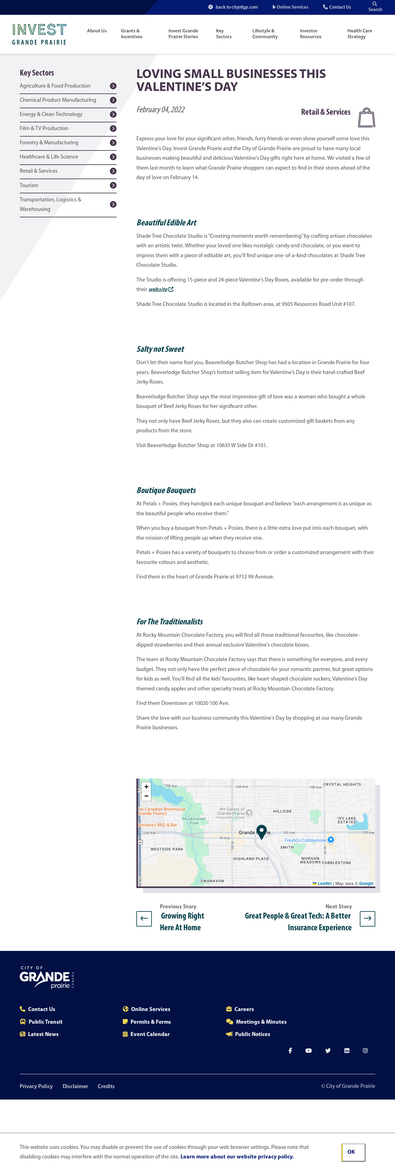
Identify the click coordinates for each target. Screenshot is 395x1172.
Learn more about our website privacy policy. (237, 1157)
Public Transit (46, 1022)
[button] (261, 832)
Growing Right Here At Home (183, 918)
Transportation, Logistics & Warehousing (50, 205)
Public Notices (252, 1035)
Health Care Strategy (359, 34)
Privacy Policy (36, 1087)
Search (375, 10)
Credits (106, 1087)
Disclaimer (75, 1087)
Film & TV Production (44, 129)
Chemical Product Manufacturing (58, 100)
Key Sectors (224, 34)
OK (351, 1152)
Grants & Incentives (132, 34)
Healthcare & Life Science (49, 157)
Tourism (29, 186)
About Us (97, 31)
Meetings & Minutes (261, 1022)
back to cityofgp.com (236, 7)
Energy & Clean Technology (51, 114)
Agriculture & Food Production (55, 86)
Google (366, 883)
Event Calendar (150, 1035)
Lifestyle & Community (265, 34)
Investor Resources (311, 34)
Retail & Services (38, 171)
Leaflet (324, 883)
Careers (244, 1010)
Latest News (43, 1035)
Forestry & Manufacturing (49, 143)
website (157, 290)
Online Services (292, 7)
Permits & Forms (151, 1022)
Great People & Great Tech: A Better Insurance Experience (298, 918)
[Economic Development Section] (42, 34)
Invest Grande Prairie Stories (183, 34)
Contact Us (340, 7)
